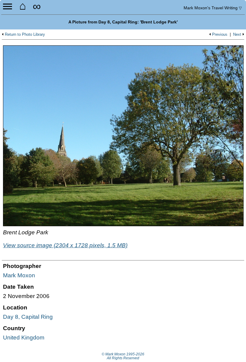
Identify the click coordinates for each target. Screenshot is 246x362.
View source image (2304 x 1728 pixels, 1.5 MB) (65, 245)
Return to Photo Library (25, 34)
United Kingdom (23, 337)
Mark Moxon (19, 275)
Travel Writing (213, 7)
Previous (219, 34)
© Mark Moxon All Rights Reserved (123, 356)
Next (237, 34)
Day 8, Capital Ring (28, 317)
